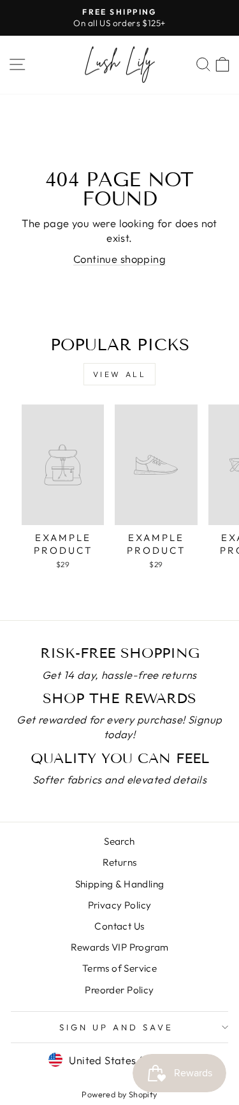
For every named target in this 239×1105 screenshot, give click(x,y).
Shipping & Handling (119, 884)
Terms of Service (119, 968)
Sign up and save (116, 1027)
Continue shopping (119, 258)
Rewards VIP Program (120, 947)
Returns (120, 862)
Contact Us (119, 926)
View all (120, 374)
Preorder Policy (119, 990)
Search (119, 841)
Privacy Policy (120, 905)
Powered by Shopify (119, 1094)
